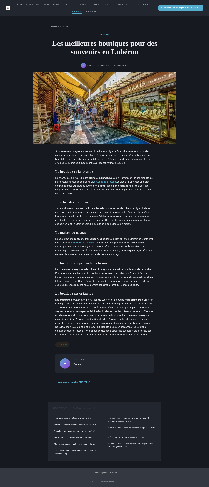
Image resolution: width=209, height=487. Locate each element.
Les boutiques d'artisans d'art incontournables (74, 437)
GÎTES (120, 4)
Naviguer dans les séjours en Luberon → (181, 8)
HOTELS (130, 4)
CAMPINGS (84, 4)
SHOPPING (77, 11)
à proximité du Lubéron (82, 243)
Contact (113, 472)
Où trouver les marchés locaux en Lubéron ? (74, 418)
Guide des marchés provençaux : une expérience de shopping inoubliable (131, 445)
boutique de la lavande (105, 182)
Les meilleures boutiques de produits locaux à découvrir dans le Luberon (128, 419)
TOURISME (91, 11)
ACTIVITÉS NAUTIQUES (64, 4)
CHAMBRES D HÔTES (103, 4)
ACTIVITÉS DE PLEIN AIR (38, 4)
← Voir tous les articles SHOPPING (72, 382)
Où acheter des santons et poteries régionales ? (74, 431)
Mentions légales (99, 472)
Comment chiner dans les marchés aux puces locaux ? (131, 429)
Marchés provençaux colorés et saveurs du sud (75, 444)
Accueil (19, 4)
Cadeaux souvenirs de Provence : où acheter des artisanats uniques (75, 452)
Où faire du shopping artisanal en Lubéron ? (128, 437)
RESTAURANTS (144, 4)
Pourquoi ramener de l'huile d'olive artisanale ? (75, 424)
